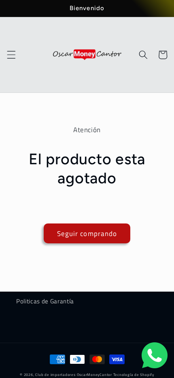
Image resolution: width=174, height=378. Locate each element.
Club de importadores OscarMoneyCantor (73, 375)
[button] (11, 54)
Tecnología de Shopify (133, 375)
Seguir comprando (87, 233)
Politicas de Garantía (45, 301)
